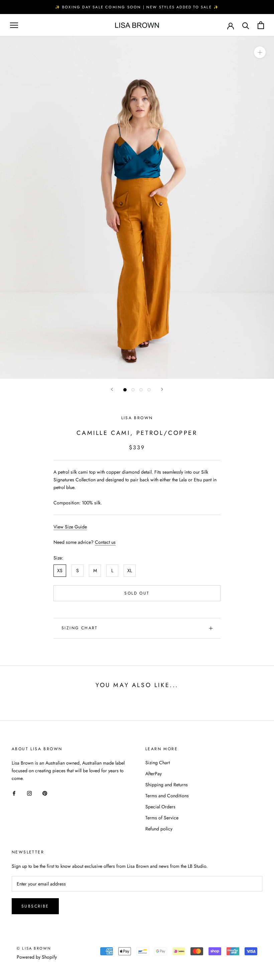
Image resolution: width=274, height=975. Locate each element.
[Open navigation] (14, 25)
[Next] (162, 389)
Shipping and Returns (166, 784)
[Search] (245, 25)
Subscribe (35, 906)
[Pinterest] (44, 793)
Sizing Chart (79, 628)
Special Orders (160, 806)
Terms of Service (161, 817)
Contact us (105, 542)
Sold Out (136, 593)
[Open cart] (261, 25)
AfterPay (153, 773)
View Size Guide (70, 526)
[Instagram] (29, 793)
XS (59, 570)
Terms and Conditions (167, 795)
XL (129, 570)
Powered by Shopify (37, 957)
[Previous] (112, 389)
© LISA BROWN (34, 948)
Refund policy (158, 828)
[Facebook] (14, 793)
